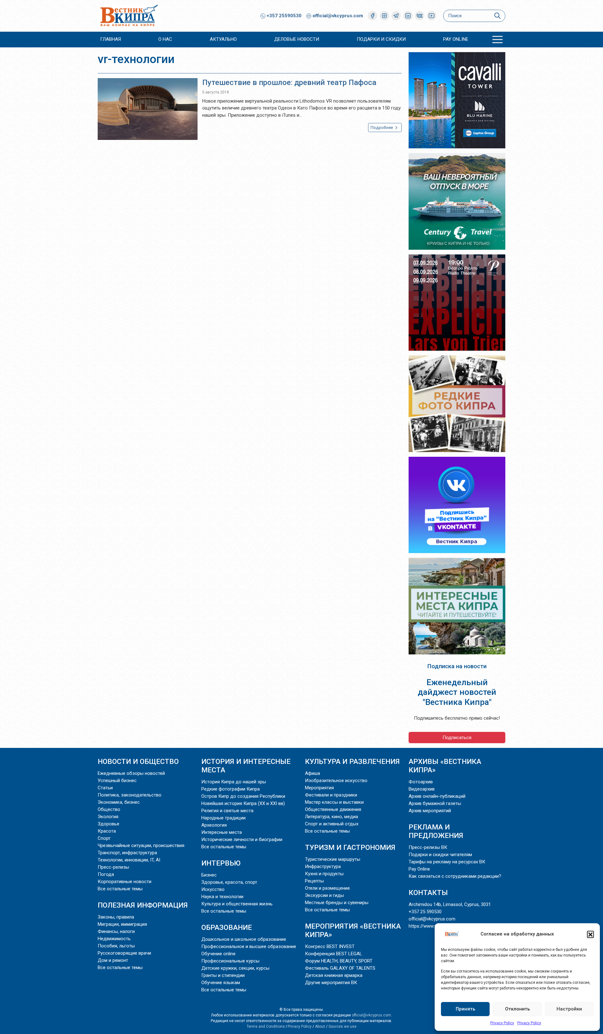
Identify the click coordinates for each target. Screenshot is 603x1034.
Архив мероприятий (430, 810)
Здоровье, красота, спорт (229, 882)
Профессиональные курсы (230, 961)
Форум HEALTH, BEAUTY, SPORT (338, 961)
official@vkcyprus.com (337, 16)
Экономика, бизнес (119, 802)
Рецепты (314, 881)
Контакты (428, 892)
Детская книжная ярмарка (333, 975)
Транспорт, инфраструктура (127, 852)
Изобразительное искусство (336, 780)
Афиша (312, 773)
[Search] (497, 16)
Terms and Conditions (266, 1026)
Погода (106, 874)
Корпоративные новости (124, 881)
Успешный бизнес (117, 780)
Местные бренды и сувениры (336, 902)
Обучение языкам (220, 982)
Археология (214, 825)
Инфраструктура (323, 866)
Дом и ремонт (113, 960)
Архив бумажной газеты (435, 803)
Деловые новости (296, 39)
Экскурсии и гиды (324, 895)
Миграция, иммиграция (122, 924)
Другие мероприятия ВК (331, 982)
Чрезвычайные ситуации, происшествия (141, 845)
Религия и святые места (227, 810)
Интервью (221, 863)
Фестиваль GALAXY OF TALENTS (340, 968)
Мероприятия (319, 788)
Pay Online (455, 39)
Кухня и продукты (324, 874)
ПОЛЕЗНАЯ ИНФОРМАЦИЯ (143, 905)
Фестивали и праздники (331, 795)
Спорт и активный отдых (331, 824)
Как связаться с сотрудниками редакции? (455, 876)
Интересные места (221, 832)
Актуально (223, 39)
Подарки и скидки (381, 39)
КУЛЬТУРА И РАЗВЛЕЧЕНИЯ (352, 761)
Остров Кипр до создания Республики (243, 796)
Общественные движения (333, 809)
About (320, 1026)
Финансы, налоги (116, 931)
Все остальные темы (120, 889)
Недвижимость (114, 938)
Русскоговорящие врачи (124, 953)
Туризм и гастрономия (350, 847)
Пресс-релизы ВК (428, 847)
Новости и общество (138, 761)
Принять (465, 1009)
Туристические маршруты (332, 859)
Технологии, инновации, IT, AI (129, 860)
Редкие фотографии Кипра (230, 789)
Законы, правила (116, 917)
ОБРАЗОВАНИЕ (226, 927)
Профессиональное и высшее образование (248, 946)
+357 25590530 (283, 16)
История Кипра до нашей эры (233, 782)
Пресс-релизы (113, 867)
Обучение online (218, 954)
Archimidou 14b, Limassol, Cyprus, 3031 (450, 904)
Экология (108, 816)
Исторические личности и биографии (241, 839)
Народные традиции (223, 818)
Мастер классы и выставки (334, 802)
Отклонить (517, 1009)
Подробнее (382, 127)
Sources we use (342, 1026)
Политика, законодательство (129, 795)
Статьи (105, 788)
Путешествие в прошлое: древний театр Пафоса (289, 82)
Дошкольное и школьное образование (243, 939)
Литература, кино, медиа (331, 816)
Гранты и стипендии (223, 975)
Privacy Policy (502, 1023)
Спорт (104, 838)
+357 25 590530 (425, 911)
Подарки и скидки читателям (440, 854)
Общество (109, 809)
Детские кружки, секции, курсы (235, 968)
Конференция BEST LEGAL (333, 954)
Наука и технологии (222, 896)
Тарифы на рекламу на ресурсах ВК (447, 862)
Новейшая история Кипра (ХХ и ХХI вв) (243, 803)
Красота (107, 831)
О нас (165, 39)
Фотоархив (421, 782)
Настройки (569, 1009)
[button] (590, 934)
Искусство (213, 889)
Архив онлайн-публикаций (437, 796)
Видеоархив (422, 789)
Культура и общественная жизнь (237, 904)
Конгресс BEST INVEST (330, 946)
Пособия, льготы (116, 946)
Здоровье (108, 824)
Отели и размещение (327, 888)
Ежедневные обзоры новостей (131, 773)
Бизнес (209, 875)
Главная (110, 39)
